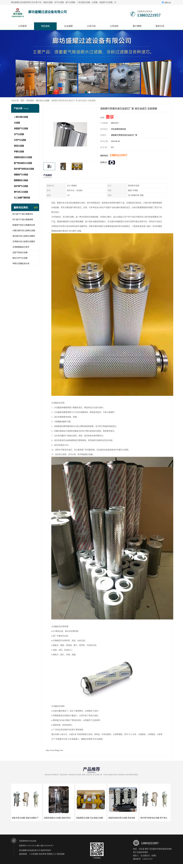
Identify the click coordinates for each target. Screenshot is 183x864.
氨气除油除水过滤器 (23, 163)
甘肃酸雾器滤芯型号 (20, 247)
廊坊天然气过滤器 (19, 258)
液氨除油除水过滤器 (23, 157)
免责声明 (42, 854)
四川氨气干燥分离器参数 (22, 220)
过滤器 (17, 123)
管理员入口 (51, 854)
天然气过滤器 (20, 140)
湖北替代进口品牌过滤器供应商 (25, 236)
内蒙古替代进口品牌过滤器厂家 (25, 231)
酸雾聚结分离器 (21, 180)
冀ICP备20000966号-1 (45, 846)
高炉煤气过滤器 (21, 186)
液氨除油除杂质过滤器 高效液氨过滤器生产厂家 (64, 818)
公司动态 (114, 26)
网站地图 (60, 854)
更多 (36, 208)
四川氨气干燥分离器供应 (22, 214)
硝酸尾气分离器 (21, 175)
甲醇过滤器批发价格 (20, 263)
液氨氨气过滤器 (21, 128)
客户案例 (137, 26)
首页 (22, 101)
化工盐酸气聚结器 (22, 198)
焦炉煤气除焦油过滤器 (24, 169)
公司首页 (22, 26)
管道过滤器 (19, 146)
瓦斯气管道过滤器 (19, 253)
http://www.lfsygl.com (54, 750)
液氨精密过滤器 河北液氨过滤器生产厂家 (29, 818)
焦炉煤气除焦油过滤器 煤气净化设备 (91, 818)
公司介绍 (91, 26)
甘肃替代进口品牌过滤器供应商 (25, 242)
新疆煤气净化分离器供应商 (23, 225)
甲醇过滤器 (19, 151)
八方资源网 (33, 854)
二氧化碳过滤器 (21, 117)
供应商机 (45, 26)
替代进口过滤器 (42, 101)
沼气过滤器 (19, 134)
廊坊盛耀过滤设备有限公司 (29, 850)
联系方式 (160, 26)
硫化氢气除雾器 (123, 818)
